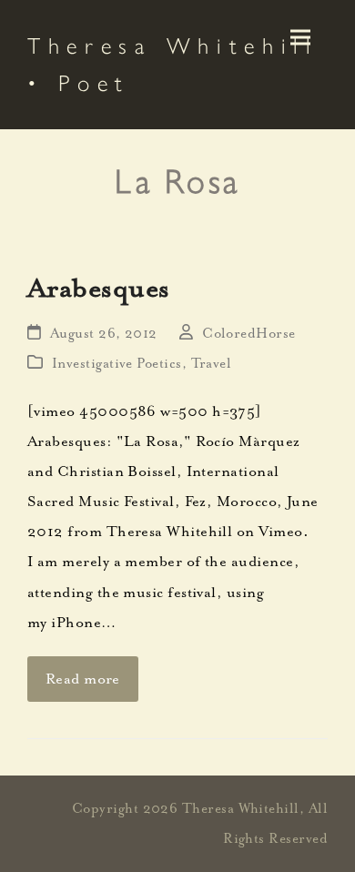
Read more (83, 679)
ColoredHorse (249, 333)
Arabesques (98, 287)
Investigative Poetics (117, 363)
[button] (300, 38)
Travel (211, 363)
